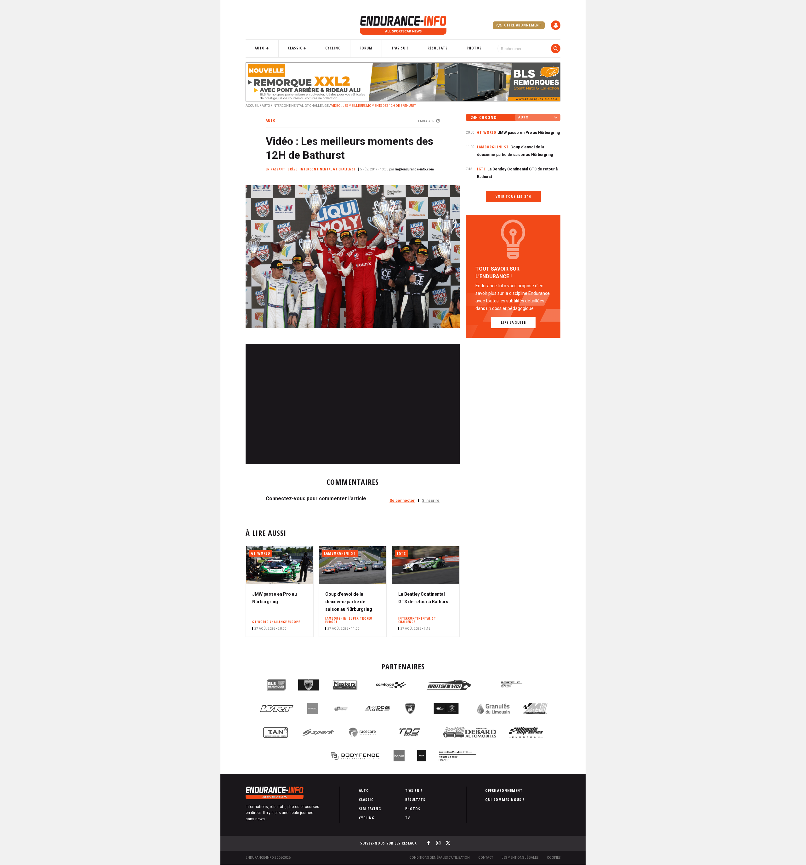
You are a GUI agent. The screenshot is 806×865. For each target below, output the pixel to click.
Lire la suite (513, 322)
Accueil (252, 105)
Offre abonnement (522, 25)
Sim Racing (370, 808)
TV (407, 818)
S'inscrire (431, 500)
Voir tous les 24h (513, 196)
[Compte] (555, 25)
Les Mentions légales (520, 857)
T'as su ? (400, 48)
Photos (474, 48)
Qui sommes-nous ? (505, 799)
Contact (485, 857)
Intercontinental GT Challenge (301, 105)
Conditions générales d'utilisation (439, 857)
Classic (295, 48)
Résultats (438, 48)
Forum (366, 48)
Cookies (553, 857)
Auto (260, 48)
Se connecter (402, 500)
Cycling (333, 48)
